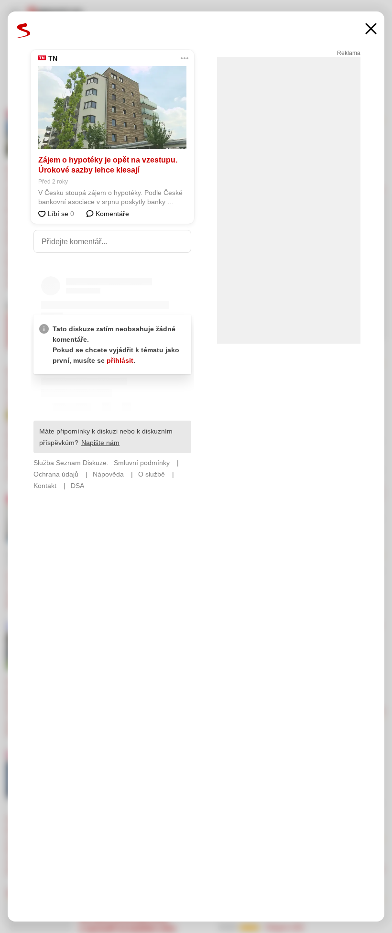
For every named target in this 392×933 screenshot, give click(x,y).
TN (52, 58)
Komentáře (111, 213)
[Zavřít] (371, 30)
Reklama (348, 53)
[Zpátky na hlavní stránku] (23, 30)
